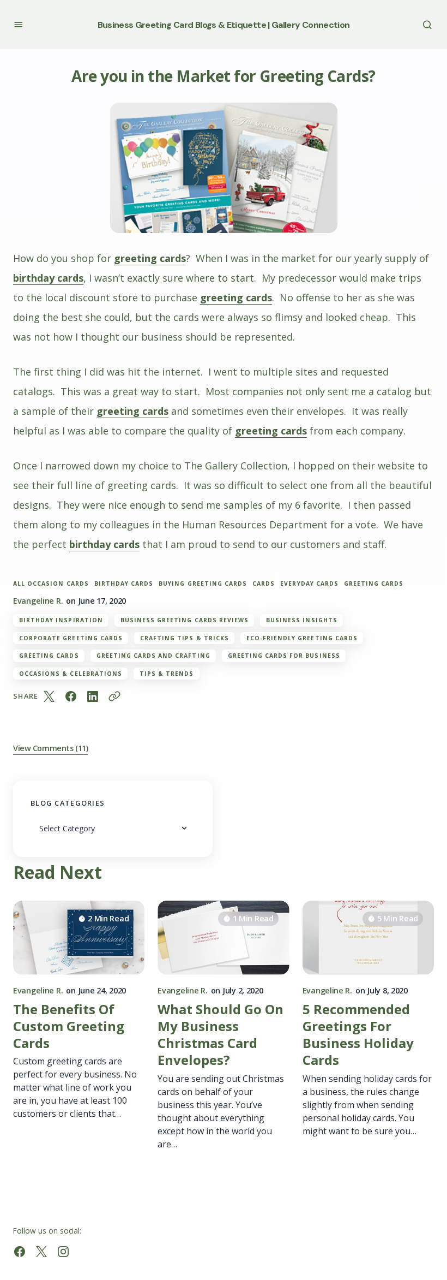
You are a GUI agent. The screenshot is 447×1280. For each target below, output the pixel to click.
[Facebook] (20, 1252)
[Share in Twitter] (49, 696)
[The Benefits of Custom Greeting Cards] (78, 938)
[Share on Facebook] (71, 696)
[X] (41, 1252)
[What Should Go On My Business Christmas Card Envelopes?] (223, 938)
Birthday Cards (124, 583)
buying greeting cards (203, 583)
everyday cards (309, 583)
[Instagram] (63, 1252)
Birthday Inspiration (61, 620)
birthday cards (48, 277)
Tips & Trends (167, 673)
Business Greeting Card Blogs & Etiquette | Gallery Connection (224, 25)
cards (263, 583)
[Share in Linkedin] (93, 696)
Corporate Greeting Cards (71, 638)
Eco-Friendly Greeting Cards (302, 638)
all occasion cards (51, 583)
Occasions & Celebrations (70, 673)
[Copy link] (114, 696)
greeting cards (150, 258)
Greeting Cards (49, 655)
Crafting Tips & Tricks (184, 638)
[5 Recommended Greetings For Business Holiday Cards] (368, 938)
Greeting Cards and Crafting (153, 655)
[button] (18, 24)
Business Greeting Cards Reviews (184, 620)
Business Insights (301, 620)
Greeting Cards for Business (284, 655)
